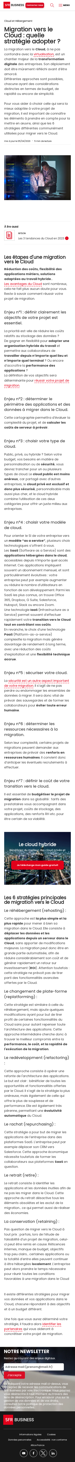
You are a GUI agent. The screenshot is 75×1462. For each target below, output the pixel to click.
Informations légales (30, 1434)
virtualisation (44, 54)
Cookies (51, 1434)
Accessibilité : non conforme (52, 1439)
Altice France (37, 1445)
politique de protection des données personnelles (33, 1405)
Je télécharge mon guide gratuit (37, 865)
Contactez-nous (35, 5)
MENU (66, 5)
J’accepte (14, 1375)
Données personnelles (19, 1439)
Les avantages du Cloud (23, 284)
